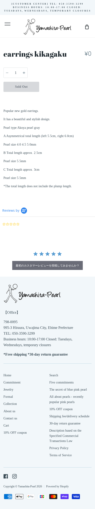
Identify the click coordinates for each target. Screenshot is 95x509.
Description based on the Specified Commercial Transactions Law (65, 436)
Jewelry (8, 389)
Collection (10, 404)
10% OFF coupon (15, 432)
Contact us (10, 418)
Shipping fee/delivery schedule (69, 416)
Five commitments (61, 382)
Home (7, 375)
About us (9, 411)
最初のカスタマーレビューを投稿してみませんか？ (47, 265)
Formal (8, 396)
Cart (6, 425)
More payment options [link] (65, 96)
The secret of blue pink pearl (68, 389)
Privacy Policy (58, 448)
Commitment (12, 382)
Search (53, 375)
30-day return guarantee (64, 423)
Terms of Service (60, 455)
